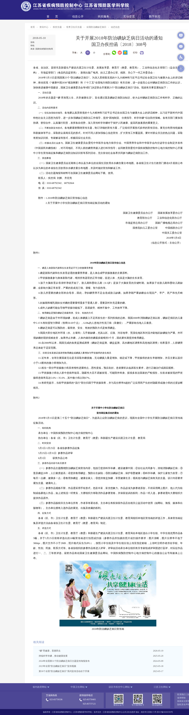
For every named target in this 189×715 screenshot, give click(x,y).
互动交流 (129, 16)
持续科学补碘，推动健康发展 (53, 656)
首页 (52, 16)
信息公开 (78, 16)
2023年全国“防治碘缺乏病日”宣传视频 (57, 666)
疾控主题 (57, 27)
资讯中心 (43, 27)
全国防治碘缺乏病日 (96, 27)
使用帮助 (181, 698)
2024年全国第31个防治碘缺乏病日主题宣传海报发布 (64, 661)
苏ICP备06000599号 (165, 712)
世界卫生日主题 (74, 27)
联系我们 (181, 694)
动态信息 (115, 27)
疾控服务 (103, 16)
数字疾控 (154, 16)
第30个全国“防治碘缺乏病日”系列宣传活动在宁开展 (64, 671)
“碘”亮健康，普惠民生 (50, 651)
